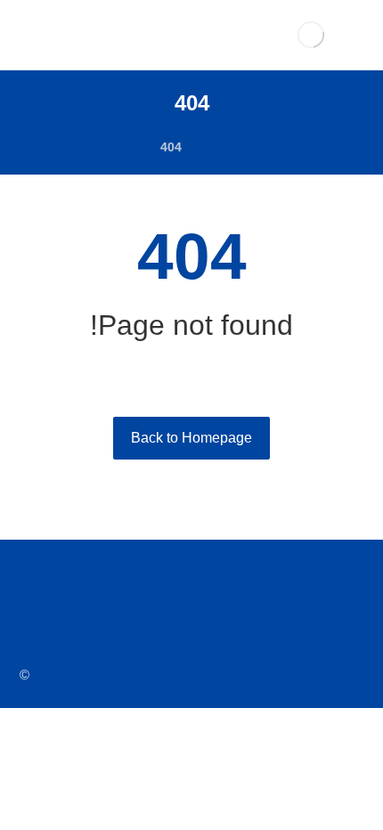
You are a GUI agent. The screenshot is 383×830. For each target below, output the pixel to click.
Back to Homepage (191, 437)
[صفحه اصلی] (218, 147)
